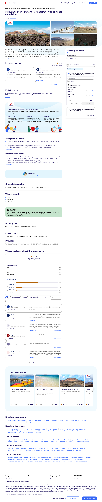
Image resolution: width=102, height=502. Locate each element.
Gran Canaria (22, 420)
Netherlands (34, 441)
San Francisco (38, 450)
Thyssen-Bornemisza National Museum (59, 431)
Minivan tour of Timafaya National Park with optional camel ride (39, 8)
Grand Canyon (45, 459)
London (63, 448)
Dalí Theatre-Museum (14, 432)
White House (11, 459)
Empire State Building (59, 461)
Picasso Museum (76, 431)
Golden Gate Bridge (30, 457)
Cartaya (84, 420)
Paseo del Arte (28, 431)
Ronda (37, 422)
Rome (56, 448)
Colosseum (47, 461)
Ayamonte (54, 420)
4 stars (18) (11, 284)
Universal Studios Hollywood (16, 461)
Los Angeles (41, 448)
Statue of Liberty (22, 459)
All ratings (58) (12, 279)
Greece (79, 440)
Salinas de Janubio (40, 429)
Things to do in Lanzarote (18, 8)
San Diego (50, 448)
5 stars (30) (12, 282)
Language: (77, 478)
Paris (17, 448)
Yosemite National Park (81, 461)
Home (6, 8)
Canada (36, 440)
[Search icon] (61, 2)
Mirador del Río (28, 429)
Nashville (46, 450)
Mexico (27, 441)
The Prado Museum (27, 432)
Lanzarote (31, 173)
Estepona (30, 422)
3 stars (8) (11, 287)
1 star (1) (11, 292)
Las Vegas (28, 450)
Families (8, 301)
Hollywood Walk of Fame (44, 457)
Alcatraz (70, 461)
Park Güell (38, 432)
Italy (15, 441)
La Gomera (38, 420)
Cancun (21, 450)
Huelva (23, 422)
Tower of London (33, 459)
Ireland (86, 440)
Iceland (10, 441)
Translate (58, 330)
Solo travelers (34, 297)
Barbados (18, 440)
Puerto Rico (54, 441)
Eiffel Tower (38, 461)
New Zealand (44, 441)
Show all (7, 97)
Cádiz (61, 420)
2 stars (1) (11, 289)
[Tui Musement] (12, 3)
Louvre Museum (78, 459)
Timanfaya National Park (14, 429)
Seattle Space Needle (77, 457)
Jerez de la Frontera (13, 422)
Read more (9, 58)
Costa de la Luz (75, 420)
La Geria (62, 429)
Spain (10, 8)
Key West (79, 450)
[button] (81, 73)
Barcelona (10, 448)
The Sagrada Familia (81, 429)
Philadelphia (70, 450)
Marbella (44, 422)
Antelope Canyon (66, 459)
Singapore (62, 441)
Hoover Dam (29, 461)
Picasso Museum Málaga (14, 431)
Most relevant (55, 297)
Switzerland (43, 440)
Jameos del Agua (52, 429)
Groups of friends (15, 297)
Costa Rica (53, 440)
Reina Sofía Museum (40, 431)
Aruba (53, 450)
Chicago (75, 448)
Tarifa (66, 420)
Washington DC (12, 450)
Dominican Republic (63, 440)
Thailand (70, 441)
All (7, 297)
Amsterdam (32, 448)
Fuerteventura (12, 420)
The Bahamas (27, 440)
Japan (21, 441)
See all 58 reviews (56, 85)
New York (24, 448)
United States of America (82, 441)
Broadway (88, 457)
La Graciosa (70, 429)
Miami (69, 448)
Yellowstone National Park (61, 457)
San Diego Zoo (55, 459)
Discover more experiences (35, 175)
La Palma (46, 420)
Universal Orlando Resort (15, 457)
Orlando (82, 448)
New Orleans (61, 450)
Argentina (10, 440)
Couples (25, 297)
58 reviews (13, 18)
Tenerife (30, 420)
